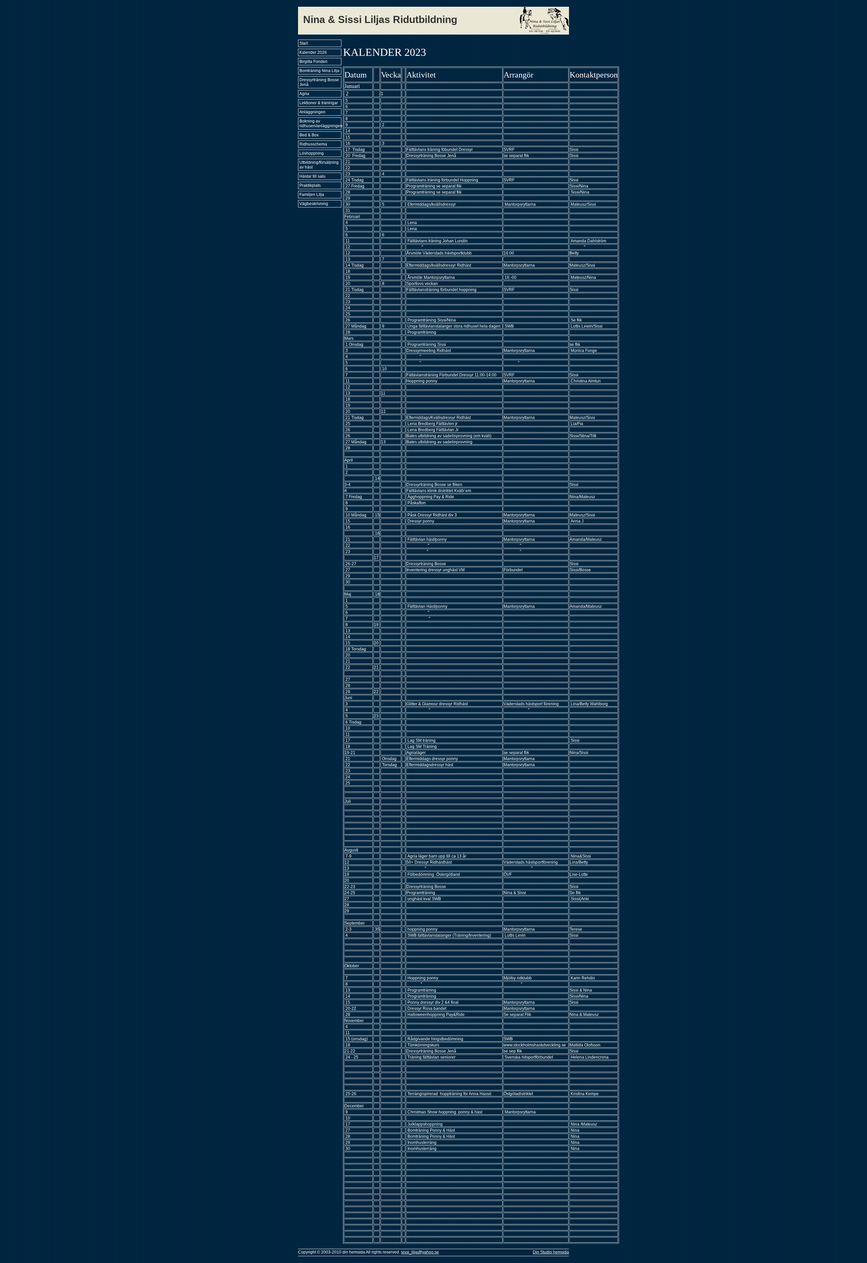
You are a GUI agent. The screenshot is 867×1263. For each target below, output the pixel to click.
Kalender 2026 (313, 52)
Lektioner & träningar (318, 103)
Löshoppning (311, 153)
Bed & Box (309, 135)
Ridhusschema (313, 144)
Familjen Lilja (311, 194)
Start (303, 43)
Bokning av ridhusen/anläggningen (320, 123)
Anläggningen (312, 112)
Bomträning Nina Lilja (319, 70)
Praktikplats (310, 185)
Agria (304, 93)
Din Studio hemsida (551, 1252)
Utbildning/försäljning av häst (319, 165)
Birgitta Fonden (313, 61)
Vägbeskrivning (313, 203)
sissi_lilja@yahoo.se (420, 1252)
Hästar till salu (312, 176)
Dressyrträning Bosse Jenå (319, 82)
